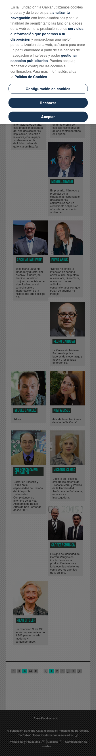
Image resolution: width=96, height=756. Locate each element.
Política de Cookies (31, 76)
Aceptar (48, 116)
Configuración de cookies (48, 88)
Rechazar (48, 102)
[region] (48, 62)
